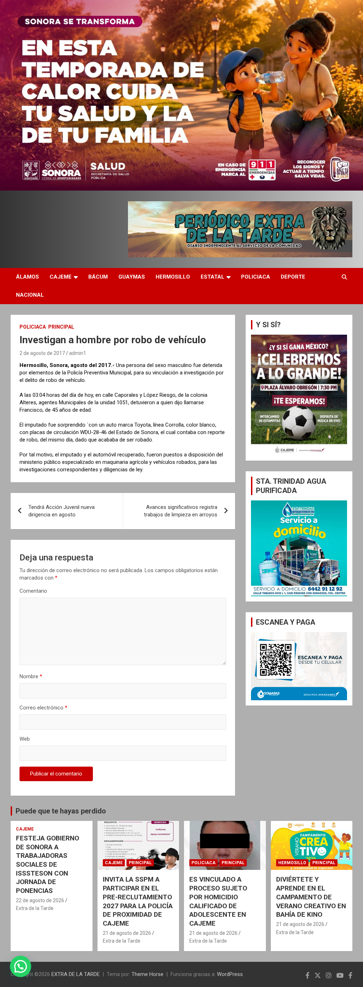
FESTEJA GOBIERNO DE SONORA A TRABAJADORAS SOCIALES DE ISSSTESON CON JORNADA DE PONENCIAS (47, 864)
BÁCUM (98, 277)
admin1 (77, 353)
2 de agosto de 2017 (42, 353)
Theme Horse (147, 974)
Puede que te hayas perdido (61, 811)
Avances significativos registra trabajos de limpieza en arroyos (180, 511)
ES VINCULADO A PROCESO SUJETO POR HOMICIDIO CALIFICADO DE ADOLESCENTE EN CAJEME (218, 901)
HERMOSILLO (173, 277)
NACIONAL (30, 295)
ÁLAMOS (27, 277)
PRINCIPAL (61, 327)
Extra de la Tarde (35, 908)
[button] (20, 966)
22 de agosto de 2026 (40, 900)
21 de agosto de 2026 (127, 933)
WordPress (230, 974)
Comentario (33, 591)
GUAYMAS (131, 277)
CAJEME (61, 277)
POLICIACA (255, 277)
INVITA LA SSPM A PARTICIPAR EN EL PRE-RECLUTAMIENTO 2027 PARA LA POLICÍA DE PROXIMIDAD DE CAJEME (138, 901)
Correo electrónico (43, 707)
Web (24, 739)
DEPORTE (293, 277)
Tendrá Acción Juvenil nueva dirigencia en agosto (61, 511)
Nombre (30, 676)
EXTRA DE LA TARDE (75, 974)
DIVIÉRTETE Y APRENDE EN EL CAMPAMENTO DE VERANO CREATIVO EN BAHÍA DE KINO (311, 897)
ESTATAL (212, 277)
